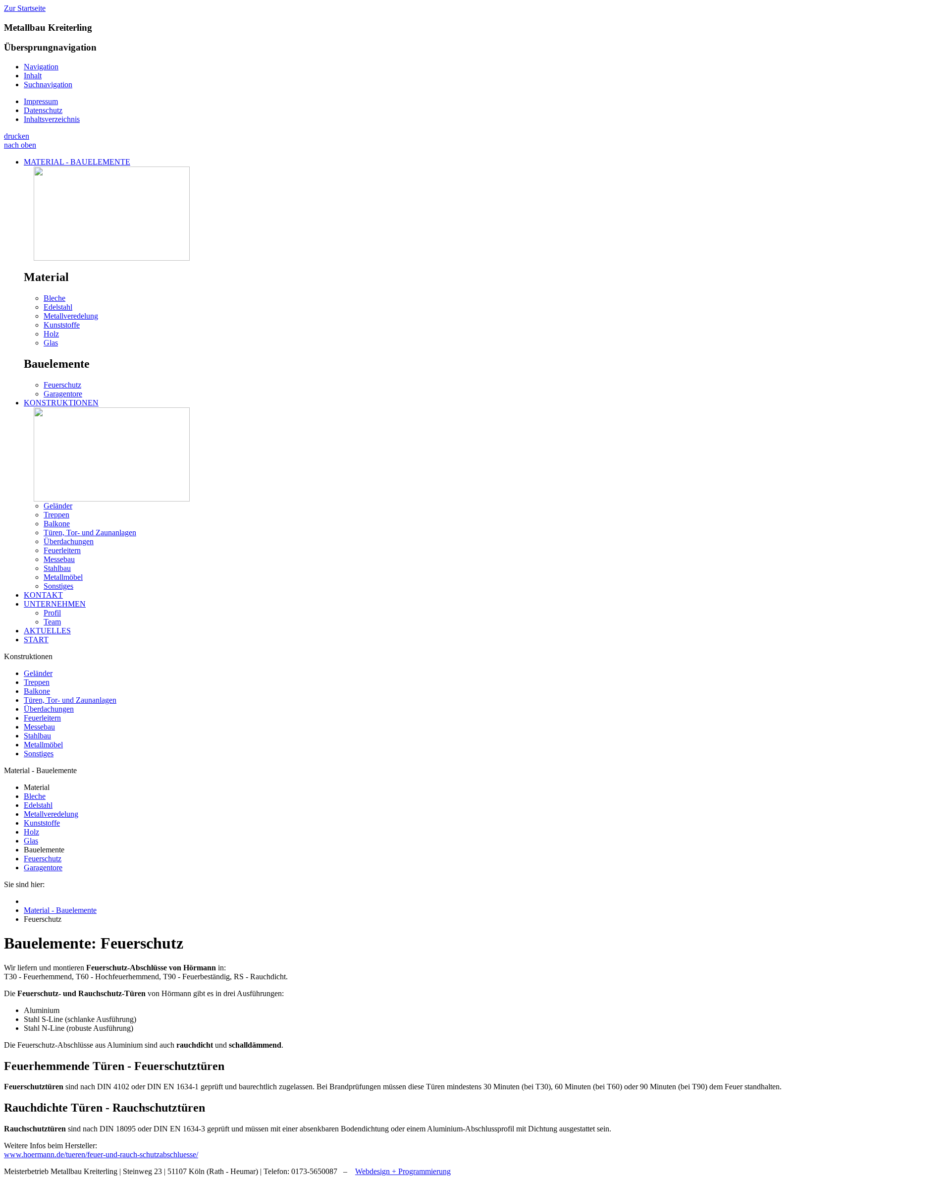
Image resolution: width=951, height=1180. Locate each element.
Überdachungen (69, 541)
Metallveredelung (71, 316)
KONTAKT (43, 595)
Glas (51, 342)
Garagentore (63, 394)
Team (52, 622)
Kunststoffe (62, 325)
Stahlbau (57, 568)
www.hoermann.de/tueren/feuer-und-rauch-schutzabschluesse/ (101, 1154)
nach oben (20, 145)
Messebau (59, 559)
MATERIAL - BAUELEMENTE (77, 162)
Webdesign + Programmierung (403, 1171)
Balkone (57, 523)
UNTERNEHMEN (55, 604)
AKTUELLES (47, 630)
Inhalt (33, 75)
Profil (52, 613)
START (36, 639)
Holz (51, 334)
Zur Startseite (25, 8)
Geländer (58, 506)
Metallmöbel (63, 577)
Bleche (54, 298)
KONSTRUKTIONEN (61, 402)
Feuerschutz (62, 385)
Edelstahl (58, 307)
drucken (16, 136)
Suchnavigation (48, 84)
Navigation (41, 66)
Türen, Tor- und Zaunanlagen (90, 532)
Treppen (56, 514)
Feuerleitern (62, 550)
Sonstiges (58, 586)
